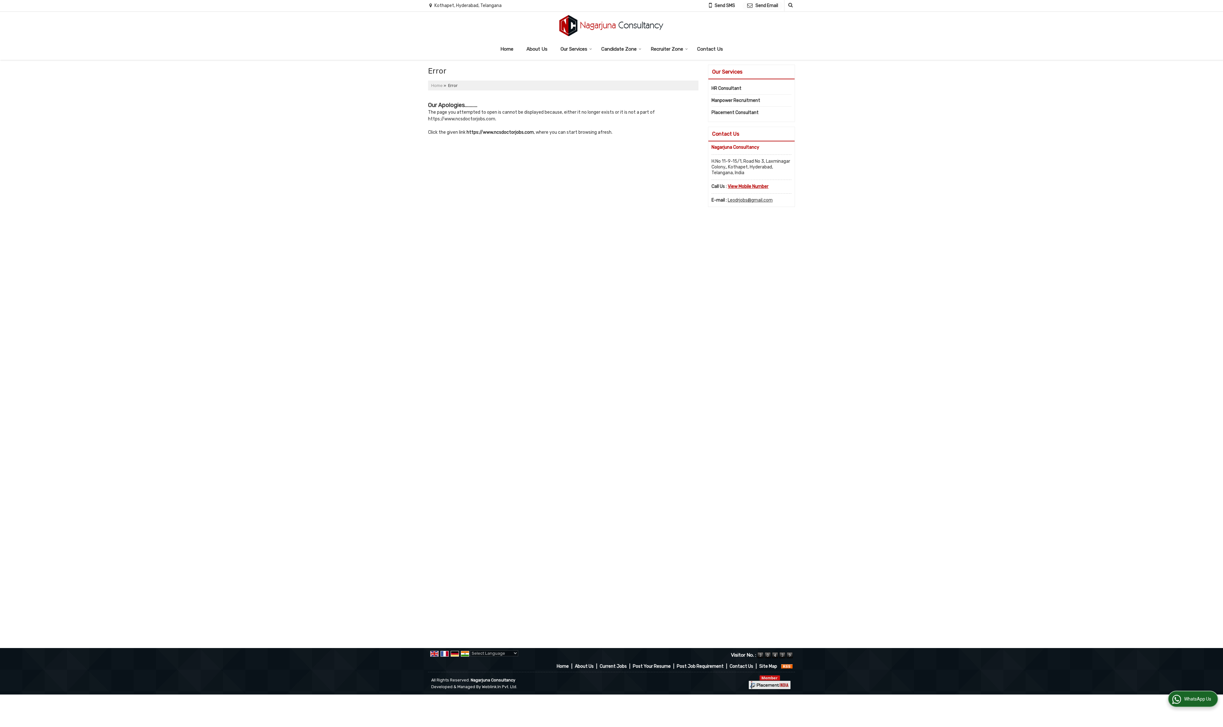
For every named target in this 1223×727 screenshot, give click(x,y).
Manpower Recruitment (736, 100)
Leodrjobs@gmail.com (750, 200)
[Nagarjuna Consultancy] (611, 25)
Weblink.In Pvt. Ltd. (499, 686)
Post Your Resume (652, 666)
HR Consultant (726, 88)
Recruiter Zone (667, 49)
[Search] (790, 6)
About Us (536, 49)
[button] (748, 186)
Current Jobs (613, 666)
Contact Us (710, 49)
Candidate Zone (619, 49)
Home (506, 49)
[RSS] (787, 666)
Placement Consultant (735, 112)
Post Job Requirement (700, 666)
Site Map (768, 666)
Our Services (574, 49)
